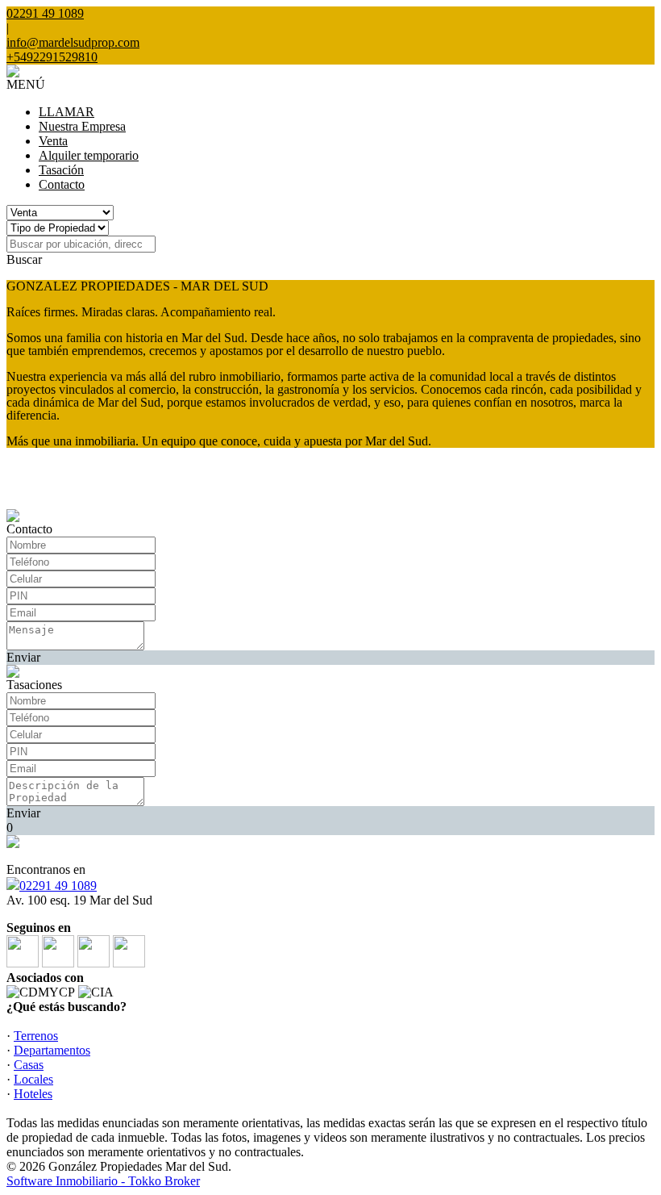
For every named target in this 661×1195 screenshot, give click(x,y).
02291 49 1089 (58, 885)
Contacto (62, 184)
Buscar (24, 259)
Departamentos (52, 1050)
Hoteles (33, 1094)
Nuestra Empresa (82, 126)
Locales (33, 1079)
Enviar (23, 657)
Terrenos (36, 1035)
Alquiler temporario (89, 155)
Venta (53, 141)
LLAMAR (66, 112)
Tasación (61, 170)
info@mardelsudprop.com (72, 42)
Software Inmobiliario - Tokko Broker (103, 1181)
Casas (29, 1065)
